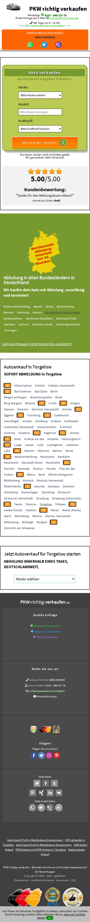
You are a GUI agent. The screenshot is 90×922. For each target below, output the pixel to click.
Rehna (31, 474)
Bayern (38, 306)
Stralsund (64, 492)
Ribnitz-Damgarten (60, 474)
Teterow (31, 504)
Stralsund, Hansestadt (18, 498)
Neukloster (11, 462)
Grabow (56, 421)
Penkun (38, 469)
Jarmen (74, 433)
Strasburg (42, 498)
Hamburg (23, 312)
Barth (54, 391)
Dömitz (67, 409)
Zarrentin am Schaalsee (19, 528)
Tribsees (60, 504)
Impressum (62, 880)
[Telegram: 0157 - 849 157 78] (45, 45)
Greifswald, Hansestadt (19, 427)
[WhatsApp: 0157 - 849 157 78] (42, 15)
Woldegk (27, 522)
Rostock (28, 480)
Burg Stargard (13, 403)
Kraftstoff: (25, 121)
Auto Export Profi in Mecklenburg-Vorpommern (35, 840)
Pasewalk (24, 469)
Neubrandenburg (25, 457)
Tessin (18, 504)
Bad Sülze (41, 391)
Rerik (41, 474)
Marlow (57, 451)
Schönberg (11, 492)
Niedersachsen (12, 318)
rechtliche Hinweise (42, 880)
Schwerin (68, 486)
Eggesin (9, 415)
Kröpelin (53, 439)
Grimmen (66, 427)
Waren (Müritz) (71, 510)
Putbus (8, 474)
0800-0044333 (57, 679)
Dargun (75, 403)
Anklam (40, 385)
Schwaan (53, 486)
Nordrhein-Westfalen (39, 318)
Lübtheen (72, 445)
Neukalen (64, 457)
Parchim (9, 469)
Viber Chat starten (47, 637)
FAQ (73, 880)
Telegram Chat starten (47, 631)
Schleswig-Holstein (68, 324)
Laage (18, 445)
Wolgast (41, 522)
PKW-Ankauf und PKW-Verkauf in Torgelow (41, 849)
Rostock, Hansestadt (50, 480)
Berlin (50, 306)
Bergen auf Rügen (15, 397)
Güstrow (9, 433)
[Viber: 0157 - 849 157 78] (59, 45)
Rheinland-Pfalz (66, 318)
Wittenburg (11, 522)
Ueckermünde (13, 510)
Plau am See (67, 469)
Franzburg (33, 415)
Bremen (8, 312)
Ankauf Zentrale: (39, 679)
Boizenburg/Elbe (41, 397)
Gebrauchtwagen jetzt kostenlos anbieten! (37, 343)
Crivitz (52, 403)
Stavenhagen (29, 492)
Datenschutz (21, 880)
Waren (55, 510)
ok (49, 917)
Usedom (31, 510)
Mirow (69, 451)
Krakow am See (34, 439)
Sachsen (23, 324)
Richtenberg (12, 480)
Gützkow (24, 433)
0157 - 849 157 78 (55, 15)
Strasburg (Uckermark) (66, 498)
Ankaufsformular (47, 696)
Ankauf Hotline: (36, 685)
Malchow (43, 451)
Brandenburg (65, 306)
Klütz (17, 439)
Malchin (29, 451)
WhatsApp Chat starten (47, 626)
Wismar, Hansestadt (58, 516)
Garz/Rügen (11, 421)
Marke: (23, 87)
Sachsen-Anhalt (42, 324)
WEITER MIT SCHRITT (43, 142)
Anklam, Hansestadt (61, 385)
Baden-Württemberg (16, 306)
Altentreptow (23, 385)
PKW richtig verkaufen (58, 8)
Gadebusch (61, 415)
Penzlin (51, 469)
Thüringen (10, 330)
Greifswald (71, 421)
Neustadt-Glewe (32, 462)
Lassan (29, 445)
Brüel (58, 397)
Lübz (7, 451)
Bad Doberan (22, 391)
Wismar (37, 516)
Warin (7, 516)
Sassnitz (39, 486)
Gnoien (27, 421)
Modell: (23, 104)
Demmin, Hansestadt (45, 409)
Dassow (9, 409)
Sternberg (48, 492)
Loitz (40, 445)
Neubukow (47, 457)
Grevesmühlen (46, 427)
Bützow (30, 403)
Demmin (22, 409)
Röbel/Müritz (12, 486)
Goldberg (41, 421)
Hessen (37, 312)
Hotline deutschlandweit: (45, 35)
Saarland (9, 324)
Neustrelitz (53, 462)
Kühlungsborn (71, 439)
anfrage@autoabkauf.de (64, 18)
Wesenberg (22, 516)
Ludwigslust (54, 445)
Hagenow (50, 433)
